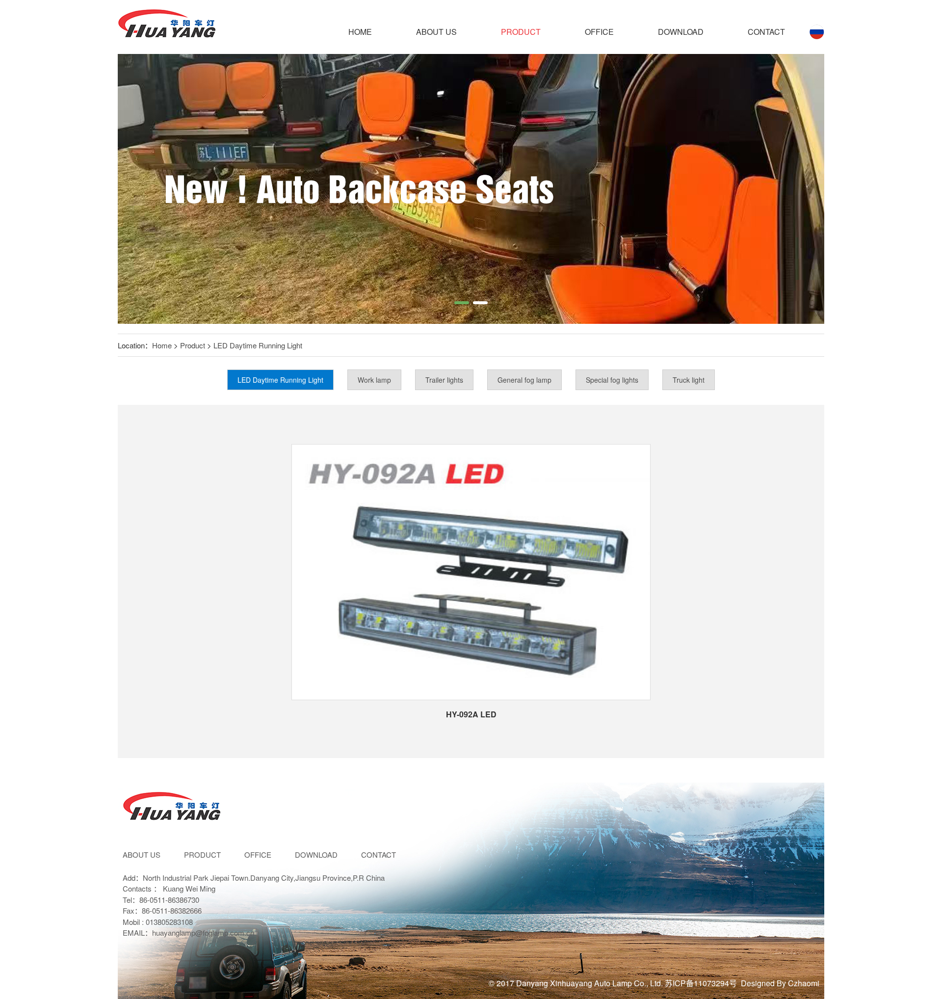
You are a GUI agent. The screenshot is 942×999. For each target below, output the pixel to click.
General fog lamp (524, 380)
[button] (461, 302)
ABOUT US (436, 31)
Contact (766, 31)
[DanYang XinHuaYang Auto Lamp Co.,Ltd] (167, 27)
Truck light (689, 380)
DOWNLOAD (681, 31)
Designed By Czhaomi (780, 983)
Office (599, 31)
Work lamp (374, 380)
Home (360, 31)
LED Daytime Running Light (257, 345)
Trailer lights (444, 380)
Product (521, 31)
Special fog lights (612, 380)
